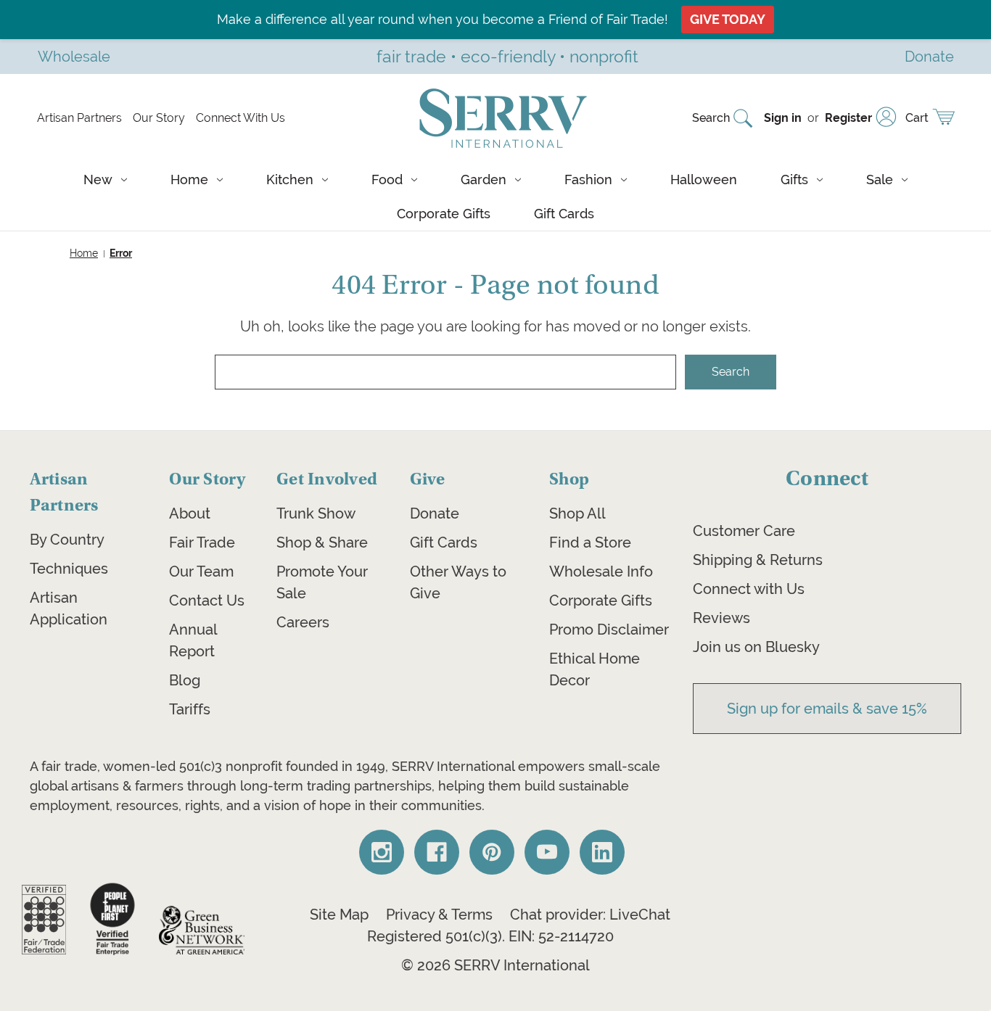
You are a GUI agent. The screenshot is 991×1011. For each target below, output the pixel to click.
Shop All (577, 513)
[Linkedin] (602, 852)
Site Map (339, 914)
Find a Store (590, 542)
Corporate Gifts (443, 213)
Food (387, 179)
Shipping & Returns (758, 560)
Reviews (721, 618)
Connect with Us (749, 589)
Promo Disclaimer (609, 629)
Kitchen (289, 179)
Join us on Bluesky (756, 647)
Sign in (783, 118)
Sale (879, 179)
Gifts (794, 179)
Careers (302, 622)
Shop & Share (322, 542)
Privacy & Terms (439, 914)
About (189, 513)
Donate (434, 513)
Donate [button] (929, 56)
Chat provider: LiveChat (590, 914)
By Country (67, 539)
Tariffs (189, 709)
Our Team (201, 571)
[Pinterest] (491, 852)
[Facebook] (436, 852)
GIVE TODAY (727, 19)
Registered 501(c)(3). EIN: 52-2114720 (490, 936)
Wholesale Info (601, 571)
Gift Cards (564, 213)
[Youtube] (547, 852)
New (97, 179)
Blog (184, 680)
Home (189, 179)
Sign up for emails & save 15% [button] (827, 708)
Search (711, 118)
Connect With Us (240, 118)
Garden (483, 179)
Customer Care (744, 531)
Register (848, 118)
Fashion (588, 179)
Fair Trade (202, 542)
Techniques (69, 568)
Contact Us (206, 600)
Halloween (703, 179)
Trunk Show (315, 513)
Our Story (159, 118)
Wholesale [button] (74, 56)
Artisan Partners (79, 118)
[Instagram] (381, 852)
